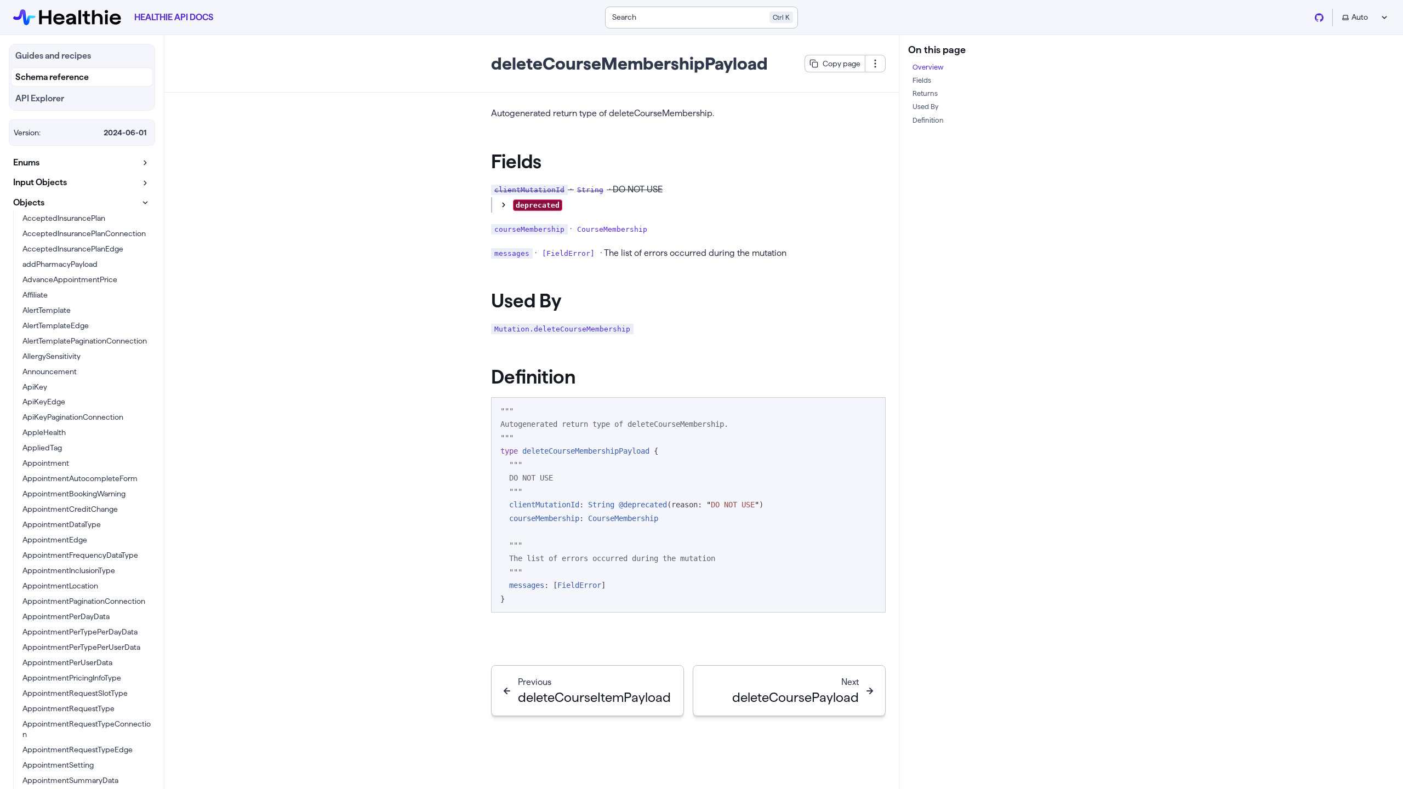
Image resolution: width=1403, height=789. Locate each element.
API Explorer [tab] (39, 98)
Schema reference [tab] (52, 77)
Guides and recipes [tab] (53, 55)
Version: (27, 132)
